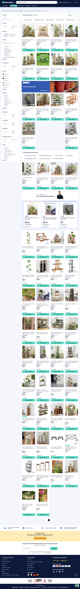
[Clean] (56, 2)
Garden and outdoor (8, 10)
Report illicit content (6, 567)
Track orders (4, 559)
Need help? (4, 563)
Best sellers (29, 569)
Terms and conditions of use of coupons (10, 575)
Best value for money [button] (49, 203)
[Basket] (77, 2)
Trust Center (44, 587)
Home (3, 10)
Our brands (29, 565)
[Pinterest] (63, 572)
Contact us (4, 565)
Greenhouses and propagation (18, 10)
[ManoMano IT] (31, 575)
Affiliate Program (5, 573)
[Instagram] (60, 572)
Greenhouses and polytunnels (29, 10)
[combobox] (72, 15)
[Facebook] (57, 572)
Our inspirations (30, 567)
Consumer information (63, 587)
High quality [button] (68, 203)
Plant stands (38, 10)
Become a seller (5, 569)
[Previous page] (46, 520)
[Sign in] (74, 2)
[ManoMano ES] (37, 575)
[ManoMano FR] (28, 575)
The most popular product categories (35, 561)
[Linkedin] (54, 572)
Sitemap (21, 587)
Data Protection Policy (35, 587)
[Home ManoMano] (8, 2)
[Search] (17, 2)
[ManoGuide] (77, 586)
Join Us (3, 571)
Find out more (48, 552)
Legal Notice (27, 587)
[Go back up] (76, 574)
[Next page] (54, 520)
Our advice (29, 559)
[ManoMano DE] (34, 575)
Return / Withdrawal (6, 561)
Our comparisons (31, 563)
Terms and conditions (52, 587)
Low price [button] (31, 203)
